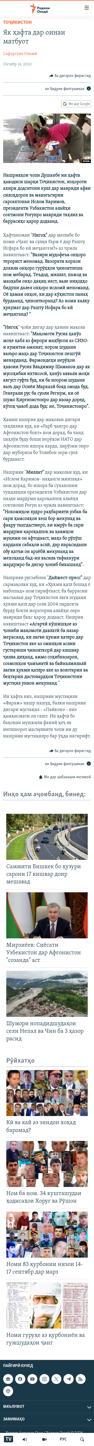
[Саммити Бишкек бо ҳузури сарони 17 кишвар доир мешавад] (47, 837)
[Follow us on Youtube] (32, 1379)
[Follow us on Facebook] (20, 1379)
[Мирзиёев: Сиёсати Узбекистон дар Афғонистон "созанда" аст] (47, 915)
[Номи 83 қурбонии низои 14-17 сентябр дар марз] (47, 1235)
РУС (63, 1439)
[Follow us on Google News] (8, 1379)
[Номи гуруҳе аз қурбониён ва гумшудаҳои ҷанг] (47, 1305)
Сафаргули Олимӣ (20, 54)
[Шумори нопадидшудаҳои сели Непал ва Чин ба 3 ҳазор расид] (47, 994)
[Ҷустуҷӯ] (82, 1439)
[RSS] (81, 1379)
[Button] (70, 75)
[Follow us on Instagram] (44, 1379)
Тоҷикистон (17, 22)
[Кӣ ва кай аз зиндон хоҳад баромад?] (47, 1093)
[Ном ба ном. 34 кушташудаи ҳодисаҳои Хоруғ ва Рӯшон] (47, 1164)
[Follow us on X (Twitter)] (56, 1379)
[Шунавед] (25, 1439)
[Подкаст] (8, 1391)
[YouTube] (44, 1439)
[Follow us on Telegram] (68, 1379)
